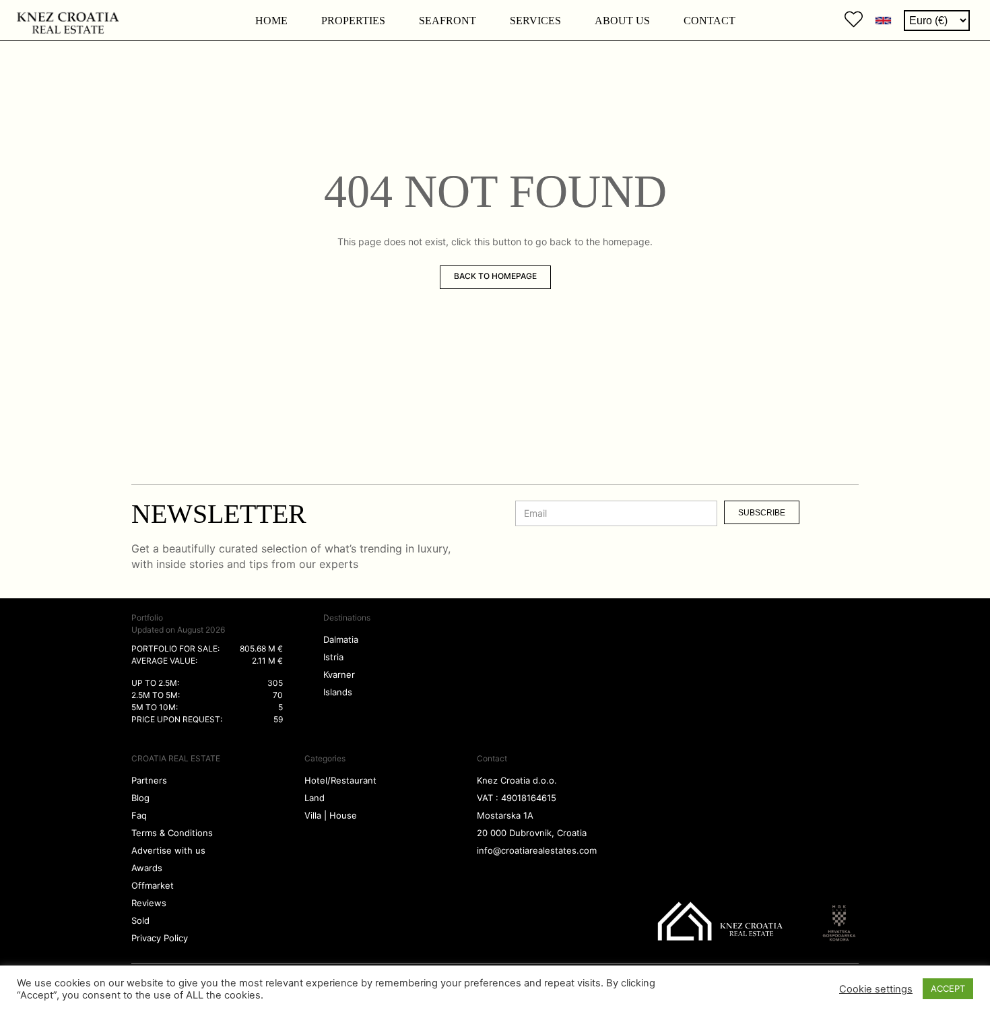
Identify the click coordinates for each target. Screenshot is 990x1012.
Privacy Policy (159, 937)
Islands (337, 692)
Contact (709, 20)
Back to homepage (495, 276)
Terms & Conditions (172, 832)
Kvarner (339, 674)
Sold (140, 920)
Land (314, 797)
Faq (139, 815)
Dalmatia (340, 639)
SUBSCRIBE (761, 512)
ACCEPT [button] (948, 988)
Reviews (148, 902)
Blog (140, 797)
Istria (333, 657)
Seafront (447, 20)
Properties (353, 20)
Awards (146, 867)
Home (271, 20)
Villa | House (330, 815)
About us (622, 20)
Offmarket (152, 885)
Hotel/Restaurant (340, 780)
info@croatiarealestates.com (537, 850)
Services (535, 20)
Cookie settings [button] (876, 989)
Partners (149, 780)
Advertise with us (168, 850)
